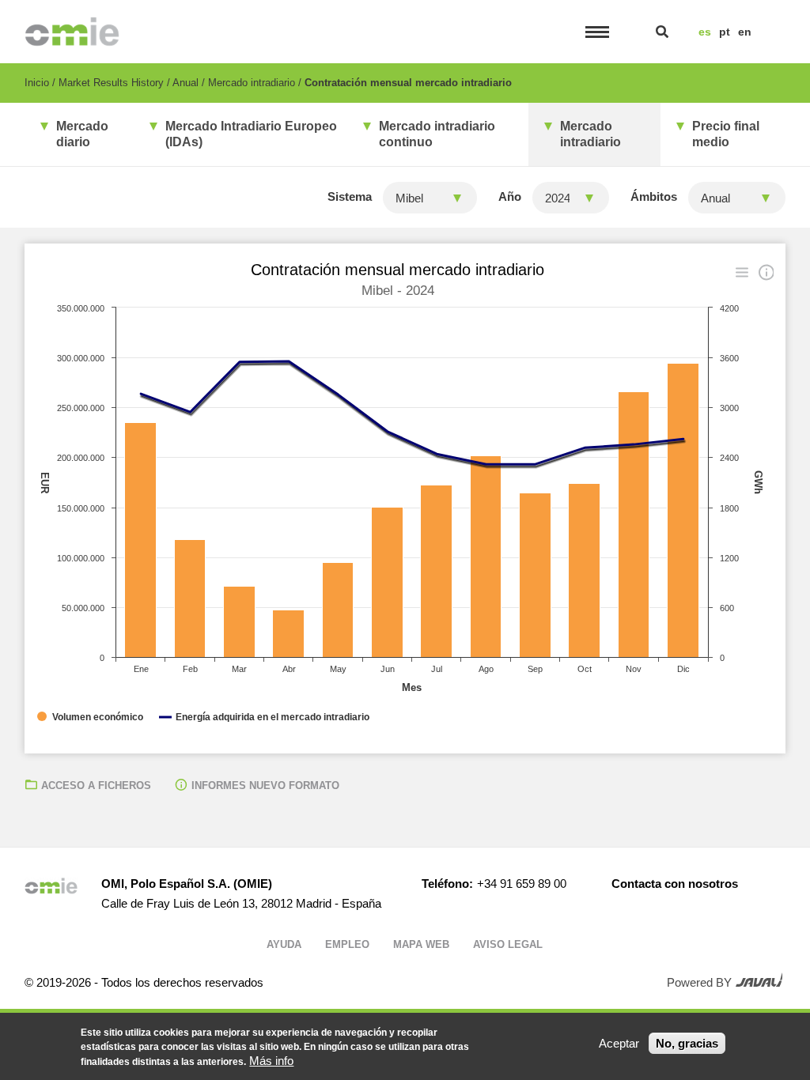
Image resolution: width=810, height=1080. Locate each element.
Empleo (347, 944)
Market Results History (111, 83)
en (744, 31)
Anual (185, 83)
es (704, 31)
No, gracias (687, 1043)
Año (509, 196)
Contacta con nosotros (674, 883)
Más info (271, 1060)
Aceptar (619, 1043)
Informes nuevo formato (265, 785)
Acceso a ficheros (96, 785)
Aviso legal (508, 944)
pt (724, 31)
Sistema (349, 196)
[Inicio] (72, 32)
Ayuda (284, 944)
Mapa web (421, 944)
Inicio (37, 83)
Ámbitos (653, 196)
